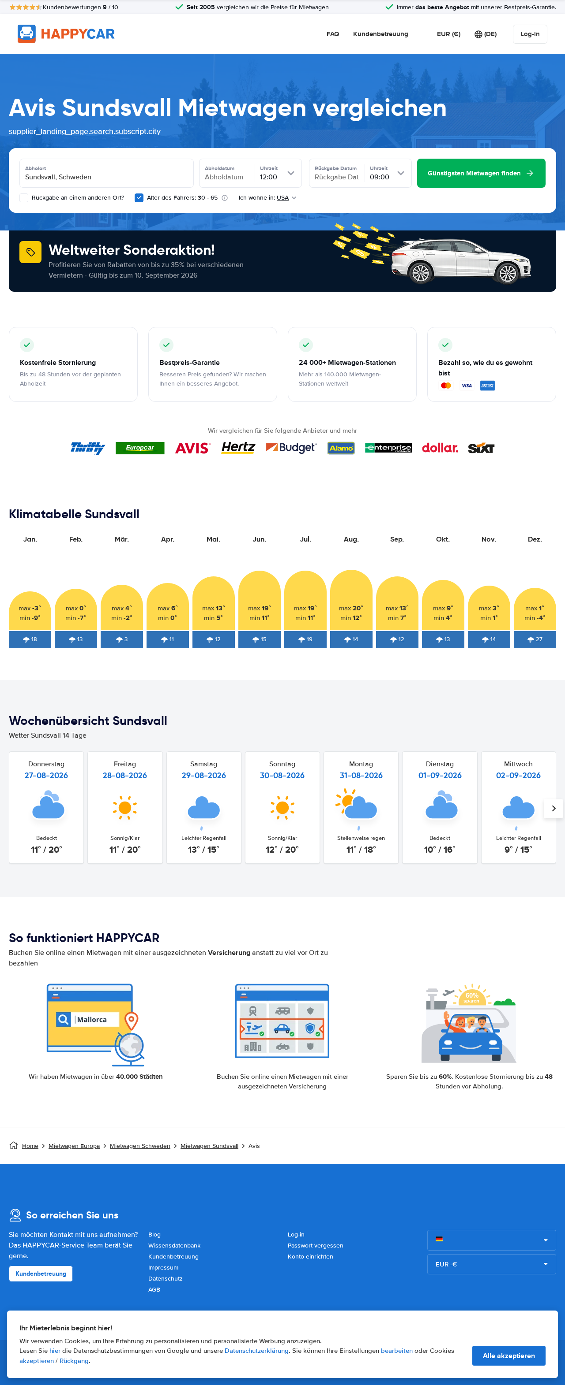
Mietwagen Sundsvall (209, 1146)
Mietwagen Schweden (140, 1146)
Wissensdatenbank (174, 1245)
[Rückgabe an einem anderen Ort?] (23, 197)
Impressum (163, 1267)
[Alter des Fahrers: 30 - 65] (139, 197)
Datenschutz (165, 1278)
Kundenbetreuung (380, 34)
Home (30, 1146)
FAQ (333, 34)
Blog (154, 1234)
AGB (154, 1289)
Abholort (35, 168)
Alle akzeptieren (509, 1356)
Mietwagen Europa (74, 1146)
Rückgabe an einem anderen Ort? (77, 197)
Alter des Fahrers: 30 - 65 (182, 197)
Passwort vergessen (315, 1245)
